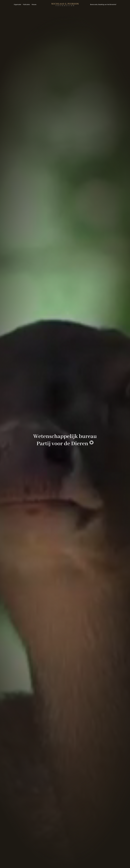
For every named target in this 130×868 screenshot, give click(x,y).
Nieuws (34, 4)
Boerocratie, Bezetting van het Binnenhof (103, 4)
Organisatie (17, 4)
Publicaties (26, 4)
